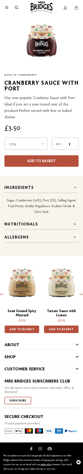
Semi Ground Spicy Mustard (22, 313)
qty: (59, 143)
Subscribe (17, 400)
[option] (22, 297)
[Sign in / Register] (65, 7)
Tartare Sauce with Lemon (61, 313)
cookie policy (46, 464)
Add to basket (22, 329)
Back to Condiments (20, 74)
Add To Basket (41, 161)
